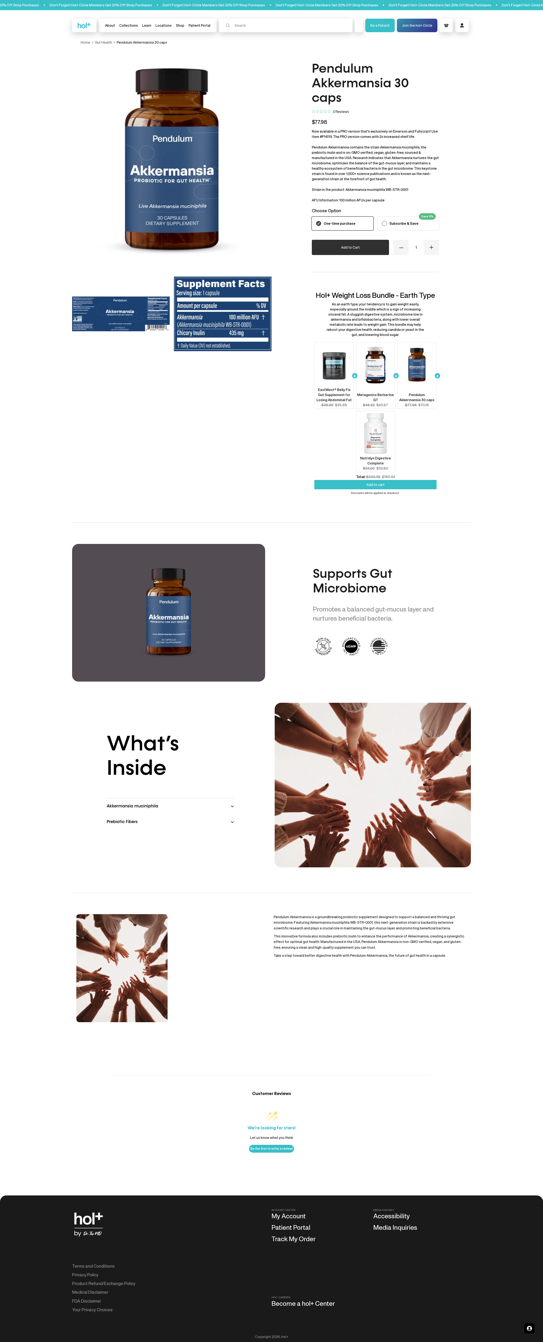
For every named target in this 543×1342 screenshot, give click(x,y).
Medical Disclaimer (90, 1292)
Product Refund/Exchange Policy (103, 1283)
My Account (289, 1216)
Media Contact (383, 1210)
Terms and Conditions (93, 1266)
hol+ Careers (281, 1297)
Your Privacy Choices (92, 1309)
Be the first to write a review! (271, 1148)
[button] (128, 25)
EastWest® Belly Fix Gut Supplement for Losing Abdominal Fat (334, 395)
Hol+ (284, 1336)
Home (85, 42)
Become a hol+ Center (303, 1303)
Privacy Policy (85, 1275)
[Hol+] (84, 25)
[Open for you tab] (529, 1328)
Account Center (283, 1210)
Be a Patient (380, 25)
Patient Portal (291, 1227)
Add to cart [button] (376, 485)
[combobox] (286, 25)
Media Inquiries (395, 1227)
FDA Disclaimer (86, 1301)
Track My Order (294, 1239)
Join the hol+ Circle (417, 25)
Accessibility (391, 1216)
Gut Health (103, 42)
